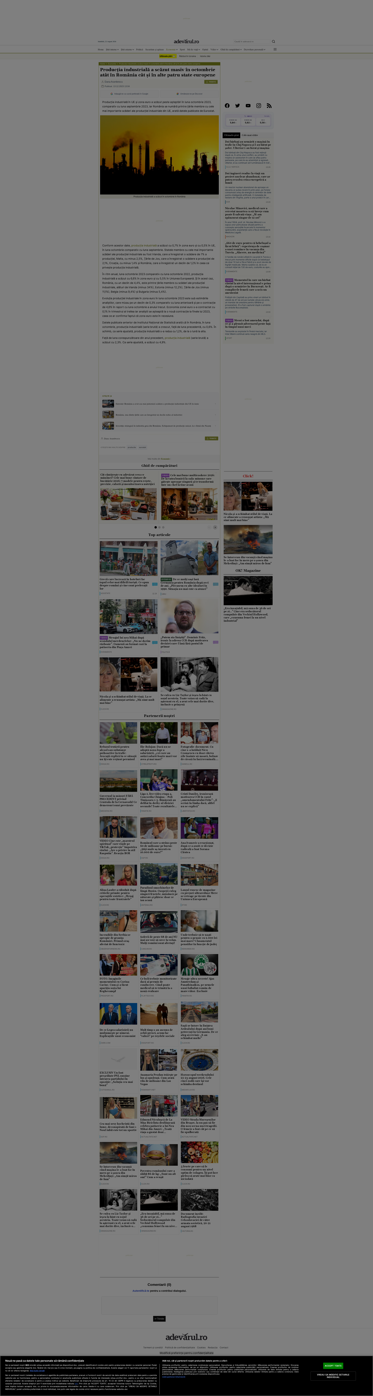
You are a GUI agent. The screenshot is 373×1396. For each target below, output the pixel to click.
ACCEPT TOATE (333, 1365)
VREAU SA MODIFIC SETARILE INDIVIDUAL (333, 1376)
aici (76, 1383)
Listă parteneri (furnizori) (173, 1377)
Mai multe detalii (37, 1371)
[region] (186, 1376)
